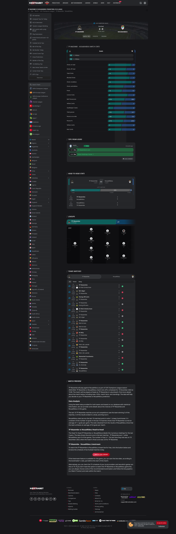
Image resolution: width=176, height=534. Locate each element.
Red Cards (70, 129)
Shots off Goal (71, 69)
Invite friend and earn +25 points (40, 38)
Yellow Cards (71, 103)
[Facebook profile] (31, 499)
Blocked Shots (71, 77)
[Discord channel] (54, 499)
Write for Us (98, 501)
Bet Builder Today (38, 50)
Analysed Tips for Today (40, 19)
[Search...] (140, 2)
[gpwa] (53, 520)
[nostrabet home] (37, 488)
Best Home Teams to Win (40, 67)
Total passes (70, 112)
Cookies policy (141, 525)
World (36, 11)
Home (74, 281)
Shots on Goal (71, 65)
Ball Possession (71, 99)
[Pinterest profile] (39, 499)
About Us (98, 498)
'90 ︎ (71, 59)
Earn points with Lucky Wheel (39, 30)
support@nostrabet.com (128, 502)
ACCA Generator (37, 22)
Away (80, 281)
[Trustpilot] (45, 520)
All (70, 281)
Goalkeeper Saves (72, 108)
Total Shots (70, 73)
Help (108, 3)
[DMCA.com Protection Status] (75, 520)
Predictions (56, 3)
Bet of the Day (37, 46)
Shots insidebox (72, 82)
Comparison (72, 498)
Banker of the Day (38, 60)
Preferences (161, 526)
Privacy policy (99, 506)
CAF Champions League (47, 11)
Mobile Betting (73, 504)
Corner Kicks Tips (38, 71)
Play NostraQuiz (37, 34)
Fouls (68, 90)
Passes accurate (72, 116)
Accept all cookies (161, 523)
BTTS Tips (35, 74)
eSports (70, 506)
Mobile (95, 3)
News (102, 3)
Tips (32, 11)
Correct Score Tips (38, 53)
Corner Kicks (71, 95)
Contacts (97, 496)
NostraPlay (116, 3)
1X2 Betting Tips (38, 64)
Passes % (69, 121)
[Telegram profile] (50, 499)
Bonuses (65, 3)
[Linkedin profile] (46, 499)
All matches (36, 15)
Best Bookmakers (76, 3)
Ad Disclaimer (99, 512)
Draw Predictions (38, 57)
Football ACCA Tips (38, 43)
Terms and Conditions (102, 504)
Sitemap (97, 509)
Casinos (87, 3)
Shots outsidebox (72, 86)
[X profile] (35, 499)
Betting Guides (73, 509)
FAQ (96, 493)
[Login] (144, 3)
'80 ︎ (71, 55)
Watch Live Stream (101, 455)
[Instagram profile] (43, 499)
